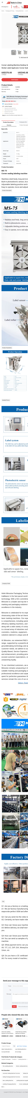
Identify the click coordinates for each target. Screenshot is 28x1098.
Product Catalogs (22, 1046)
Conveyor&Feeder (5, 1052)
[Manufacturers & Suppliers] (14, 2)
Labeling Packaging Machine (9, 1084)
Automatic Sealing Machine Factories (11, 1073)
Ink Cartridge (18, 1052)
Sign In (3, 115)
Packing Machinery (19, 10)
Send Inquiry (14, 79)
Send (14, 1006)
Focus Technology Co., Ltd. (18, 1092)
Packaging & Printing (10, 10)
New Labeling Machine (8, 1080)
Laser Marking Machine (20, 1049)
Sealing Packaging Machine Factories (11, 1077)
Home (2, 10)
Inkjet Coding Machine (6, 1049)
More (2, 1087)
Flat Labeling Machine (8, 1066)
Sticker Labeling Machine (21, 1066)
